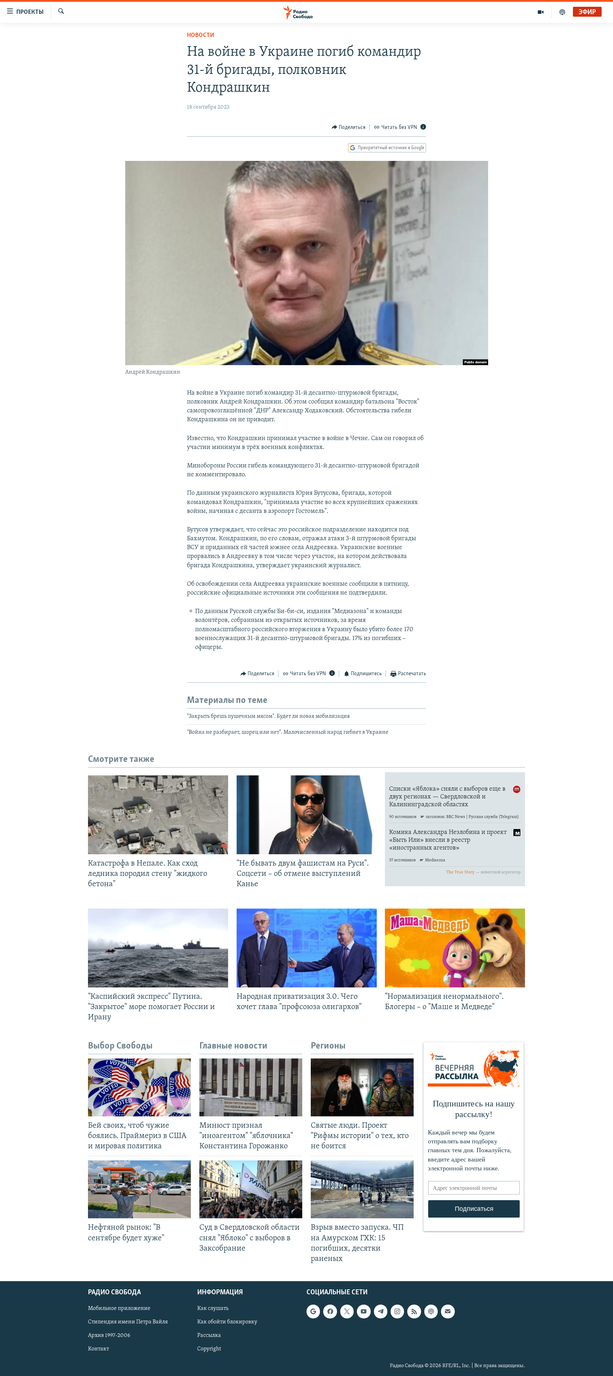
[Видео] (541, 12)
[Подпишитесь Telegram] (380, 1311)
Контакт (98, 1349)
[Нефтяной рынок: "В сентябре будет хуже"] (139, 1189)
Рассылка (209, 1335)
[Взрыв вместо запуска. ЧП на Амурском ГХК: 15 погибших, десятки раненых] (362, 1189)
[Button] (349, 127)
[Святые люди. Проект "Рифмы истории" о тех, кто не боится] (362, 1087)
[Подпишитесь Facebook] (330, 1311)
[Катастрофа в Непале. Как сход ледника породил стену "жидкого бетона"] (158, 814)
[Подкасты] (431, 1311)
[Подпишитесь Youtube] (363, 1311)
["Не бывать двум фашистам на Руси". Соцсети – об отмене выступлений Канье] (307, 814)
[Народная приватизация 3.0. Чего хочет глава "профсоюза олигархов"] (307, 948)
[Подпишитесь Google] (313, 1311)
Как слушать (212, 1308)
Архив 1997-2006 (109, 1335)
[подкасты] (562, 12)
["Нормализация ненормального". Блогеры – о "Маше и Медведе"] (455, 948)
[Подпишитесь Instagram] (397, 1311)
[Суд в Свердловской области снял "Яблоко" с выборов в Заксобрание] (250, 1189)
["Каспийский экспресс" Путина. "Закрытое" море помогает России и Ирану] (158, 948)
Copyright (209, 1349)
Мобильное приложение (119, 1308)
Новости (200, 35)
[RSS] (414, 1311)
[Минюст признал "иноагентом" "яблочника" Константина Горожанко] (250, 1087)
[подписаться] (447, 1311)
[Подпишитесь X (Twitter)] (347, 1311)
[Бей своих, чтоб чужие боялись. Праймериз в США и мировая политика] (139, 1087)
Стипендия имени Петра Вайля (128, 1322)
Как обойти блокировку (227, 1322)
